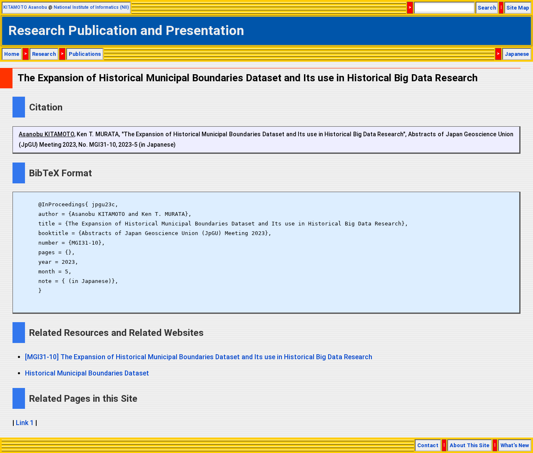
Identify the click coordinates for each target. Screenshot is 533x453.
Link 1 (25, 423)
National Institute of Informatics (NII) (91, 7)
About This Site (469, 445)
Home (11, 54)
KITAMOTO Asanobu (25, 7)
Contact (427, 445)
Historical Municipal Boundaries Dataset (87, 373)
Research (44, 54)
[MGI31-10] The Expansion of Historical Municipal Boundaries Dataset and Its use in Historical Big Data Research (198, 357)
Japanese (517, 54)
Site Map (517, 8)
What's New (515, 445)
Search (487, 8)
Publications (85, 54)
